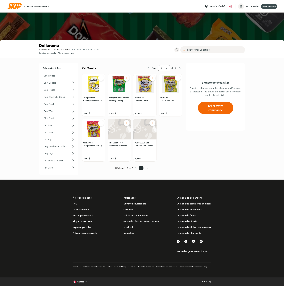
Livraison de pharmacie (188, 233)
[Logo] (15, 6)
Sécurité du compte (146, 267)
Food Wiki (129, 227)
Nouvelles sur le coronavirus (167, 267)
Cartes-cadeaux (81, 209)
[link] (59, 75)
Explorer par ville (82, 227)
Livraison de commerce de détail (193, 203)
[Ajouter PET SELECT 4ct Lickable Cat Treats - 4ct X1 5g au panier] (152, 123)
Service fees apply (47, 53)
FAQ (75, 203)
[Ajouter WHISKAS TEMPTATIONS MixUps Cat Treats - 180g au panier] (178, 78)
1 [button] (161, 68)
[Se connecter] (241, 6)
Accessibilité (131, 267)
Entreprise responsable (85, 233)
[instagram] (193, 242)
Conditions (77, 267)
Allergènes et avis (66, 53)
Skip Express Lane (82, 221)
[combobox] (215, 50)
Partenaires (129, 197)
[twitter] (178, 242)
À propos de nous (82, 197)
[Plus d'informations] (176, 49)
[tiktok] (201, 242)
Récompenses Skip (83, 215)
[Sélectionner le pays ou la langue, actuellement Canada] (230, 6)
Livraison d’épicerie (186, 221)
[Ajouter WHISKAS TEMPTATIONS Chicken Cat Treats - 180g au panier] (152, 78)
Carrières (128, 209)
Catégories (48, 68)
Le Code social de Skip (116, 267)
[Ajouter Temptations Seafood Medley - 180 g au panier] (127, 78)
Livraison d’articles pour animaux (193, 227)
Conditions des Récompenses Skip (193, 267)
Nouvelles (129, 233)
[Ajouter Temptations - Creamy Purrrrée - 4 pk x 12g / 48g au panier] (101, 78)
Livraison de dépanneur (188, 209)
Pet (59, 68)
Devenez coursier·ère (135, 203)
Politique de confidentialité (94, 267)
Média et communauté (136, 215)
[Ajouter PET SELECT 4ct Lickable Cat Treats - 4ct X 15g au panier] (127, 123)
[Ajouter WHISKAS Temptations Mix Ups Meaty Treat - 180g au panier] (101, 123)
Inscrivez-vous (269, 6)
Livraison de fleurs (186, 215)
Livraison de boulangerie (189, 197)
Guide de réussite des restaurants (141, 221)
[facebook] (186, 242)
